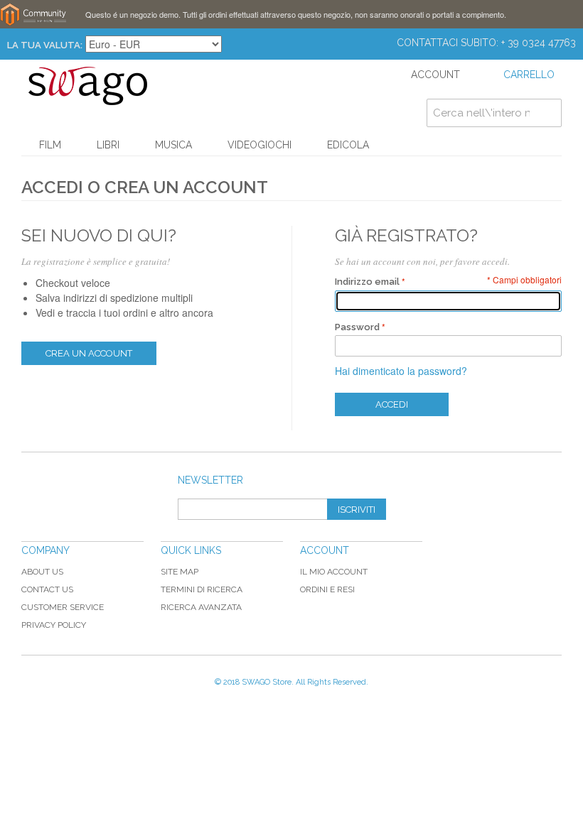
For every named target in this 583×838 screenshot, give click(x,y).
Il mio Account (334, 572)
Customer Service (62, 607)
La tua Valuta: (44, 45)
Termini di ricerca (201, 589)
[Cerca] (547, 113)
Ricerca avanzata (201, 607)
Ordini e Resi (327, 589)
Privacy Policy (53, 625)
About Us (42, 572)
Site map (179, 572)
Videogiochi (260, 145)
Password (357, 327)
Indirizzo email (367, 281)
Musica (173, 145)
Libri (108, 145)
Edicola (348, 145)
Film (50, 145)
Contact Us (47, 589)
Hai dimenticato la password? (401, 371)
